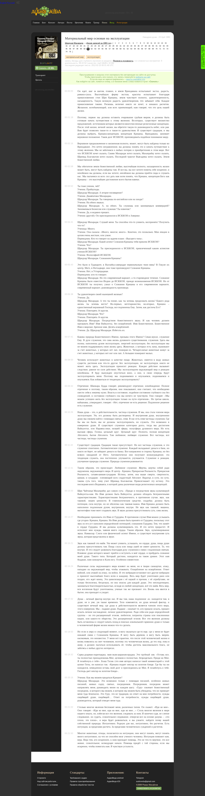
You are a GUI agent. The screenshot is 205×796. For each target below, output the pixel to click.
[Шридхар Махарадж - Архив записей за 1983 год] (46, 58)
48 (77, 49)
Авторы (61, 22)
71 (160, 49)
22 (88, 46)
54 (99, 49)
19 (77, 46)
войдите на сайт (143, 77)
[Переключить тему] (18, 2)
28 (110, 46)
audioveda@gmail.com (145, 781)
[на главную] (46, 16)
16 (66, 46)
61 (124, 49)
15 (166, 43)
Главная (36, 22)
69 (153, 49)
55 (102, 49)
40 (153, 46)
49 (81, 49)
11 (151, 43)
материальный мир (75, 57)
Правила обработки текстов (82, 785)
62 (128, 49)
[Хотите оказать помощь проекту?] (203, 57)
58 (113, 49)
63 (131, 49)
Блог (44, 22)
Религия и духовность (123, 61)
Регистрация (122, 22)
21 (84, 46)
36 (138, 46)
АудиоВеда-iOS (113, 781)
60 (120, 49)
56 (106, 49)
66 (142, 49)
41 (156, 46)
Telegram (140, 778)
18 (74, 46)
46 (70, 49)
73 (167, 49)
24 (95, 46)
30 (117, 46)
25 (99, 46)
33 (128, 46)
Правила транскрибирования (82, 781)
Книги (88, 22)
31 (120, 46)
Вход (112, 22)
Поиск (104, 22)
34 (131, 46)
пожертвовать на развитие (148, 788)
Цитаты (38, 80)
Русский (11, 3)
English (3, 3)
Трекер (96, 22)
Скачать (46, 68)
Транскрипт (40, 75)
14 (162, 43)
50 (84, 49)
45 (66, 49)
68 (149, 49)
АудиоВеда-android (115, 778)
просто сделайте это (135, 79)
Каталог (51, 22)
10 (148, 43)
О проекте (41, 778)
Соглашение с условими (47, 785)
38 (146, 46)
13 (158, 43)
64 (135, 49)
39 (149, 46)
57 (110, 49)
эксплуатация (93, 57)
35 (135, 46)
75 (70, 52)
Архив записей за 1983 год (99, 43)
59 (117, 49)
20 (81, 46)
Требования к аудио (78, 778)
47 (74, 49)
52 (92, 49)
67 (146, 49)
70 (156, 49)
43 (164, 46)
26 (102, 46)
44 (167, 46)
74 (66, 52)
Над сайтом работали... (47, 781)
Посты (69, 22)
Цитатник (79, 22)
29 (113, 46)
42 (160, 46)
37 (142, 46)
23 (92, 46)
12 (155, 43)
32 (124, 46)
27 (106, 46)
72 (164, 49)
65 (138, 49)
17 (70, 46)
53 (95, 49)
